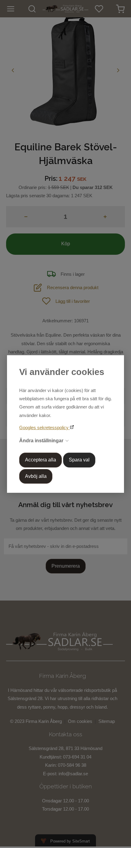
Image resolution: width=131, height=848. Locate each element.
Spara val (79, 459)
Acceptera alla (40, 459)
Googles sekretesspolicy (44, 427)
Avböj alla (36, 476)
